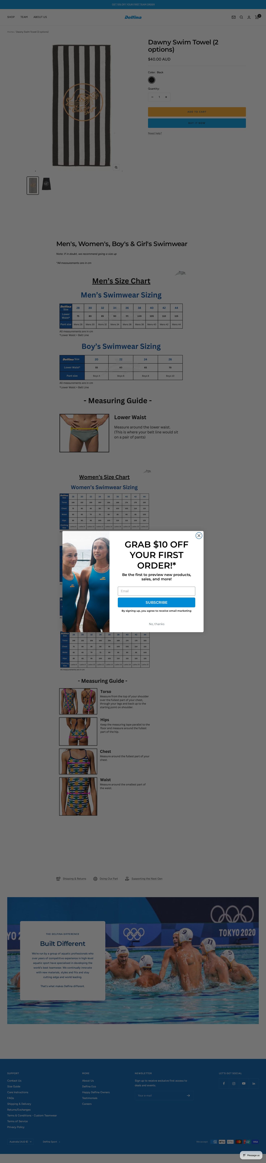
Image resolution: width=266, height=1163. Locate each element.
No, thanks (156, 624)
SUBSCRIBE (156, 602)
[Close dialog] (199, 535)
